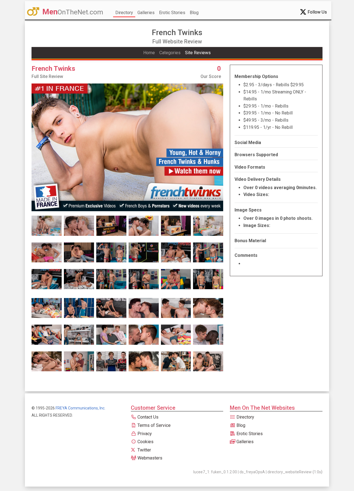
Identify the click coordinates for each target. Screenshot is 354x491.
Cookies (144, 441)
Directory (124, 12)
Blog (194, 12)
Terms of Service (153, 425)
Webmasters (149, 458)
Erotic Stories (172, 12)
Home (149, 52)
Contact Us (147, 417)
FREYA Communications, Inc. (80, 408)
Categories (170, 52)
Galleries (146, 12)
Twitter (143, 450)
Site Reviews (198, 52)
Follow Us (316, 12)
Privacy (144, 433)
